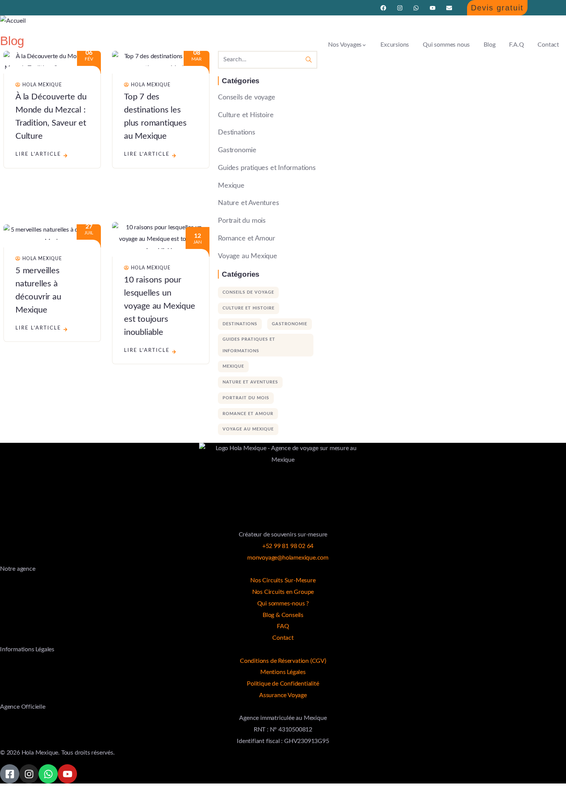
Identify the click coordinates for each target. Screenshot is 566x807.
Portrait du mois (242, 220)
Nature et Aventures (248, 203)
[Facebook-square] (9, 773)
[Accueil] (13, 21)
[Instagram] (400, 8)
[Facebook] (383, 8)
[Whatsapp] (416, 8)
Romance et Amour (246, 238)
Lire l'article (38, 154)
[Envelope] (449, 8)
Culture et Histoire (245, 115)
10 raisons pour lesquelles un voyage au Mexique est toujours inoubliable (159, 306)
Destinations (236, 132)
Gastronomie (237, 150)
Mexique (231, 185)
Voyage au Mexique (247, 256)
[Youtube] (432, 8)
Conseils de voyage (246, 97)
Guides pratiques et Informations (267, 168)
